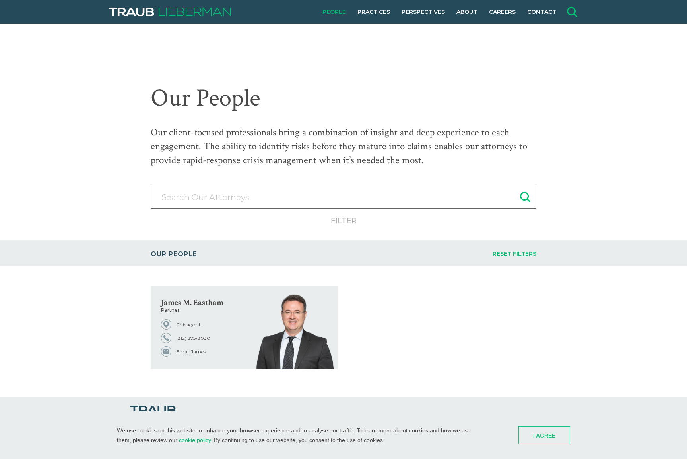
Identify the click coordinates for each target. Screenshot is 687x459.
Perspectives (423, 11)
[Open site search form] (572, 12)
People (334, 11)
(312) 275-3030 (193, 338)
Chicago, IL (189, 325)
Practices (373, 11)
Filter (344, 220)
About (466, 11)
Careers (502, 11)
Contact (541, 11)
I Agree (544, 435)
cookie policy (195, 440)
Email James (191, 352)
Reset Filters (514, 253)
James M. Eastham (192, 302)
